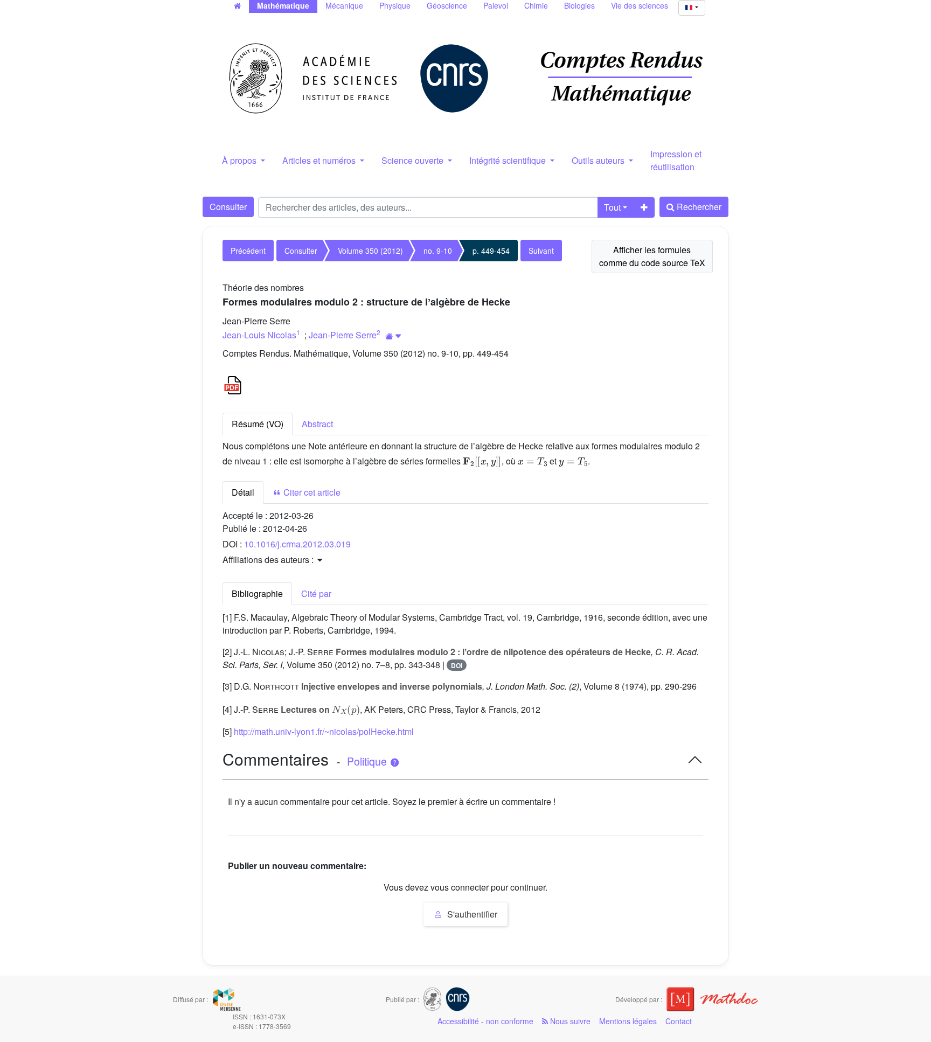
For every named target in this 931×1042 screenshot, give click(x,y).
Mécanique (344, 5)
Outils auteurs (599, 160)
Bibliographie (257, 593)
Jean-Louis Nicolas (259, 335)
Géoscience (447, 5)
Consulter (228, 206)
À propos (240, 160)
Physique (395, 5)
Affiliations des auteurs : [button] (269, 559)
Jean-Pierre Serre (343, 335)
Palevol (495, 5)
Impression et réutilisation (675, 160)
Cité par (316, 593)
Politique (368, 761)
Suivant (541, 250)
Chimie (536, 5)
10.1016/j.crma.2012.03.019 (297, 544)
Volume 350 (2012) (370, 250)
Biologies (579, 5)
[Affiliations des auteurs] (393, 336)
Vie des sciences (639, 5)
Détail (243, 492)
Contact (678, 1021)
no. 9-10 (437, 250)
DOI (456, 665)
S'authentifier (471, 914)
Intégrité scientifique (508, 160)
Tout (612, 207)
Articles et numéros (320, 160)
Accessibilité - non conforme (485, 1021)
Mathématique (283, 5)
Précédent (248, 250)
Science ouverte (413, 160)
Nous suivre (569, 1021)
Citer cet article (311, 492)
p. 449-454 (491, 250)
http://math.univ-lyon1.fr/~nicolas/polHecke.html (324, 731)
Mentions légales (628, 1021)
